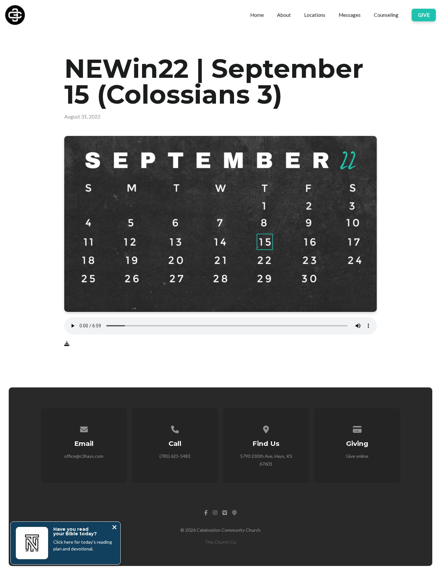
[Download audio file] (66, 343)
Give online (357, 456)
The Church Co (220, 542)
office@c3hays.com (83, 456)
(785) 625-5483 (174, 456)
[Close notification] (114, 528)
